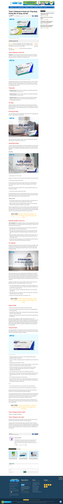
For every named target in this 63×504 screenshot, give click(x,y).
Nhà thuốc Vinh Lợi (15, 48)
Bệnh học (26, 7)
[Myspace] (18, 445)
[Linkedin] (37, 16)
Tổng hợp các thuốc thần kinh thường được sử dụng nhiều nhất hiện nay (25, 9)
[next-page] (10, 460)
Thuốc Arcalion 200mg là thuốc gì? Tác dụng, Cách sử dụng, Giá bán (23, 215)
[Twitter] (34, 16)
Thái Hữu (41, 15)
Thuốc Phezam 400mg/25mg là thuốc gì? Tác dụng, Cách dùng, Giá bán (24, 300)
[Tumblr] (23, 445)
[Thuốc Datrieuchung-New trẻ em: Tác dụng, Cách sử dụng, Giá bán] (13, 454)
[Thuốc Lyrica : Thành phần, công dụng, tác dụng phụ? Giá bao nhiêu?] (33, 454)
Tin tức (16, 7)
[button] (53, 7)
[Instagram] (15, 445)
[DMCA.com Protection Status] (26, 500)
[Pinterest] (35, 16)
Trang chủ (11, 7)
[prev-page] (9, 460)
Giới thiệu (40, 7)
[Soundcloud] (21, 445)
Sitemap (27, 492)
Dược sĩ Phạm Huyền (12, 15)
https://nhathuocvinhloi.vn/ (18, 438)
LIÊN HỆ (45, 7)
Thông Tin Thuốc (20, 7)
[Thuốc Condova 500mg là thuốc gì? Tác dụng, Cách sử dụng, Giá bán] (23, 454)
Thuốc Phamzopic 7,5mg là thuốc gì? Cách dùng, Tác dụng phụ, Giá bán (23, 407)
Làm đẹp (31, 7)
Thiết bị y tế (36, 7)
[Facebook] (32, 16)
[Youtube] (26, 445)
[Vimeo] (44, 487)
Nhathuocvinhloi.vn (37, 499)
